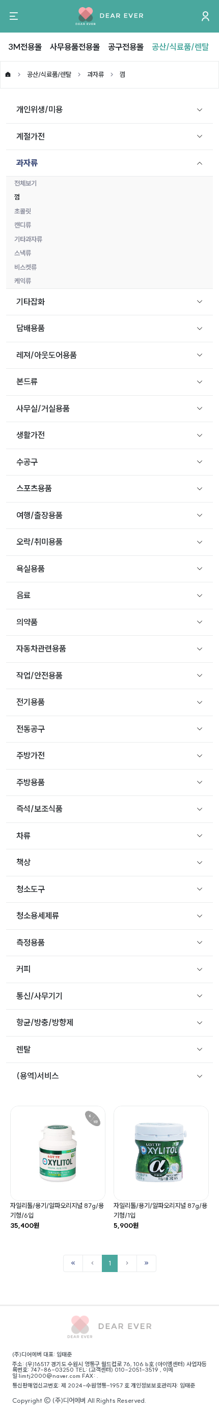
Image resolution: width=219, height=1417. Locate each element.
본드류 (27, 381)
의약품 (27, 622)
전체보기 (25, 183)
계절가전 (30, 136)
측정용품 (30, 942)
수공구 (27, 462)
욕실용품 (30, 569)
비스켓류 (25, 267)
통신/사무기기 (39, 996)
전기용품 (30, 702)
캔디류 (22, 225)
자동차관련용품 (41, 648)
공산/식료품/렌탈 (180, 47)
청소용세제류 (37, 915)
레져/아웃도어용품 (46, 355)
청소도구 (30, 889)
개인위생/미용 (39, 109)
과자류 (95, 74)
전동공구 (30, 729)
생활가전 (30, 435)
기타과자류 (28, 239)
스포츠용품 (34, 488)
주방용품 (30, 782)
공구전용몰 (126, 47)
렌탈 (23, 1049)
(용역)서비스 (37, 1076)
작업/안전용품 (39, 675)
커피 (23, 969)
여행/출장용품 (39, 515)
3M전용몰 (25, 47)
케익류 (22, 281)
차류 (23, 836)
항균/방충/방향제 (44, 1022)
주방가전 (30, 755)
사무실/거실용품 (43, 408)
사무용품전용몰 (75, 47)
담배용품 (30, 328)
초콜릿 (22, 211)
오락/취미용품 (39, 542)
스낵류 (22, 253)
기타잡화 (30, 302)
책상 (23, 862)
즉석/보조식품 (39, 809)
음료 (23, 595)
